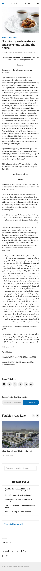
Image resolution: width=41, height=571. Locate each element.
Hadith (15, 37)
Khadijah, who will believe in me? (17, 451)
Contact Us (6, 542)
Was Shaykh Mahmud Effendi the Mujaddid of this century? (17, 490)
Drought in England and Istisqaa (17, 512)
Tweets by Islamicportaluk (13, 524)
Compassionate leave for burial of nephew (18, 500)
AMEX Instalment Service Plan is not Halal (19, 507)
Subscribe (31, 402)
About (4, 539)
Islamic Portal (20, 3)
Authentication (7, 37)
